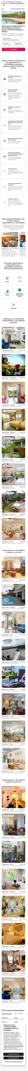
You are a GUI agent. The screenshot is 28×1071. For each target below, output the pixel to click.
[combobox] (13, 40)
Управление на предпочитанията (13, 1061)
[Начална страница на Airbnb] (3, 9)
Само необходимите (13, 1058)
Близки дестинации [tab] (7, 1013)
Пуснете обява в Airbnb (17, 9)
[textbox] (7, 45)
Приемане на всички (13, 1054)
